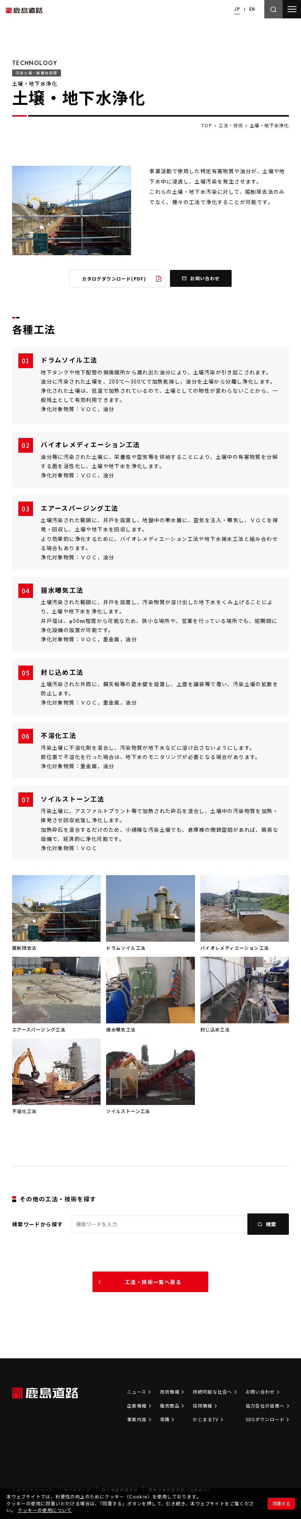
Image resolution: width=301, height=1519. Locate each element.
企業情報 (137, 1405)
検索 (271, 1224)
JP (237, 9)
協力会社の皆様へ (265, 1405)
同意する (281, 1503)
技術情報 (170, 1391)
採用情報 (203, 1405)
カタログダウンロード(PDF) (114, 278)
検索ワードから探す (37, 1224)
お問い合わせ (260, 1391)
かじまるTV (205, 1419)
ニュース (136, 1391)
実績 (165, 1419)
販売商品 (170, 1405)
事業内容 (137, 1419)
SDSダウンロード (265, 1419)
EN (252, 9)
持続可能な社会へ (212, 1391)
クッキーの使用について (45, 1510)
